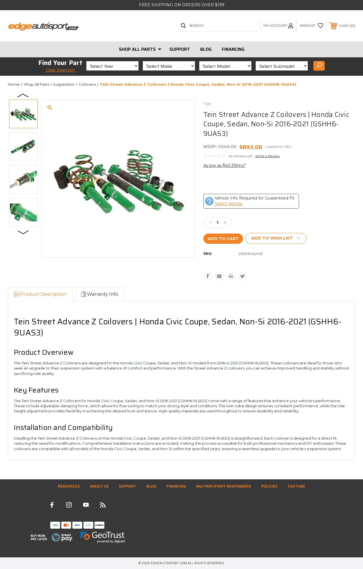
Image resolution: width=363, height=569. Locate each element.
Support (179, 49)
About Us (99, 486)
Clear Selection (60, 70)
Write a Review (267, 156)
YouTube (296, 486)
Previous (23, 95)
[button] (51, 537)
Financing (233, 49)
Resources (69, 486)
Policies (269, 486)
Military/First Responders (223, 486)
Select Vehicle (228, 203)
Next (23, 232)
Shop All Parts (137, 49)
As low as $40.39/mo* (224, 165)
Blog (206, 49)
